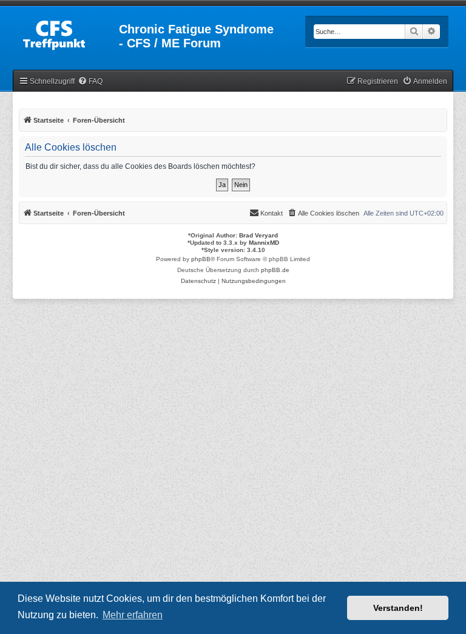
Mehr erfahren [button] (133, 615)
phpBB (201, 259)
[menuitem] (90, 81)
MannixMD (264, 242)
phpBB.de (275, 270)
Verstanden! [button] (398, 608)
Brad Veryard (258, 235)
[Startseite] (67, 32)
